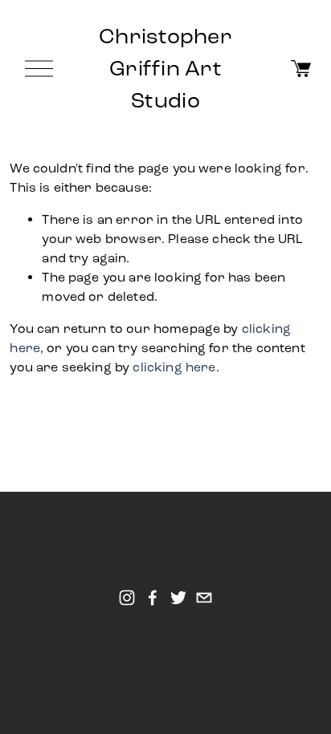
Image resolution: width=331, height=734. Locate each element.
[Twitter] (178, 598)
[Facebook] (153, 598)
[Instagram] (127, 598)
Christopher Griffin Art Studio (165, 68)
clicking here (174, 367)
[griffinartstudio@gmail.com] (204, 598)
